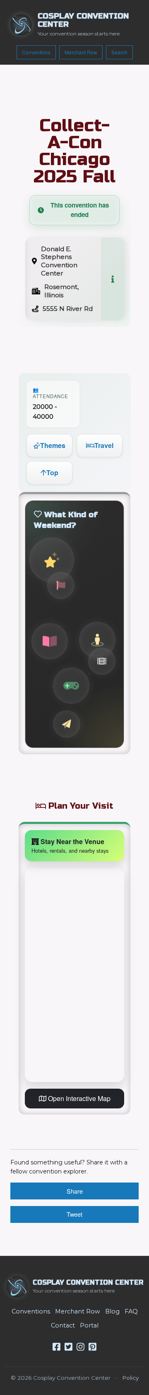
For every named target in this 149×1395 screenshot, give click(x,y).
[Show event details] (112, 279)
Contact (63, 1325)
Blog (112, 1311)
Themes (52, 445)
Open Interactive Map (78, 1098)
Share (75, 1191)
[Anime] (51, 560)
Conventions (36, 52)
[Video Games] (71, 685)
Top (52, 472)
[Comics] (49, 641)
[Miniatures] (97, 640)
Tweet (74, 1214)
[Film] (101, 661)
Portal (89, 1325)
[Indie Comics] (60, 585)
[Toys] (66, 723)
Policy (130, 1377)
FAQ (131, 1311)
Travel (103, 445)
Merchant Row (81, 52)
